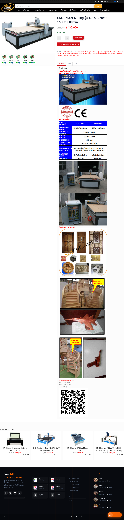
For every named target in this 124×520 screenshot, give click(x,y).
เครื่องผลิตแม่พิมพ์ (68, 55)
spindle (68, 53)
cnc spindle (112, 51)
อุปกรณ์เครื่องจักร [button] (39, 10)
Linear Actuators (73, 494)
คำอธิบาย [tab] (61, 63)
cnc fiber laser (87, 51)
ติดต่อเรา (71, 500)
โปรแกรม (64, 10)
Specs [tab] (69, 63)
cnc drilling (81, 51)
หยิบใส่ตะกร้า (78, 37)
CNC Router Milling (66, 51)
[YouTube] (102, 1)
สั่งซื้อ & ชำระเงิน (85, 10)
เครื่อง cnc (85, 53)
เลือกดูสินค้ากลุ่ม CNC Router (70, 44)
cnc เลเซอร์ (118, 51)
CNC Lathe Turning (74, 487)
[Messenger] (99, 1)
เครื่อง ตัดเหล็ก (100, 53)
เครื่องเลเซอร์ (76, 55)
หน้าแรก (18, 10)
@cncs (110, 481)
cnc (77, 51)
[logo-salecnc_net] (8, 7)
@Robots (110, 494)
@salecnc (111, 507)
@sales (110, 500)
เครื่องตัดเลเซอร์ (114, 53)
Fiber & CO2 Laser (73, 481)
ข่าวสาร (95, 10)
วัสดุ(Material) (52, 10)
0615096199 (103, 487)
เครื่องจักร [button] (26, 10)
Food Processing (73, 490)
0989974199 (103, 494)
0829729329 (103, 507)
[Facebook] (6, 493)
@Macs (110, 487)
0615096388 (103, 500)
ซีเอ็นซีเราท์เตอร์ (74, 53)
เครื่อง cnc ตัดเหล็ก (92, 53)
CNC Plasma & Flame (74, 484)
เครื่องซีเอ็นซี (107, 53)
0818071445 (103, 481)
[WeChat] (105, 1)
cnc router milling (105, 51)
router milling (63, 53)
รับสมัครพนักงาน (104, 10)
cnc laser (93, 51)
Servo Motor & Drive (74, 497)
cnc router (98, 51)
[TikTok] (20, 493)
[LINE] (95, 1)
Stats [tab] (76, 63)
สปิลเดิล (80, 53)
